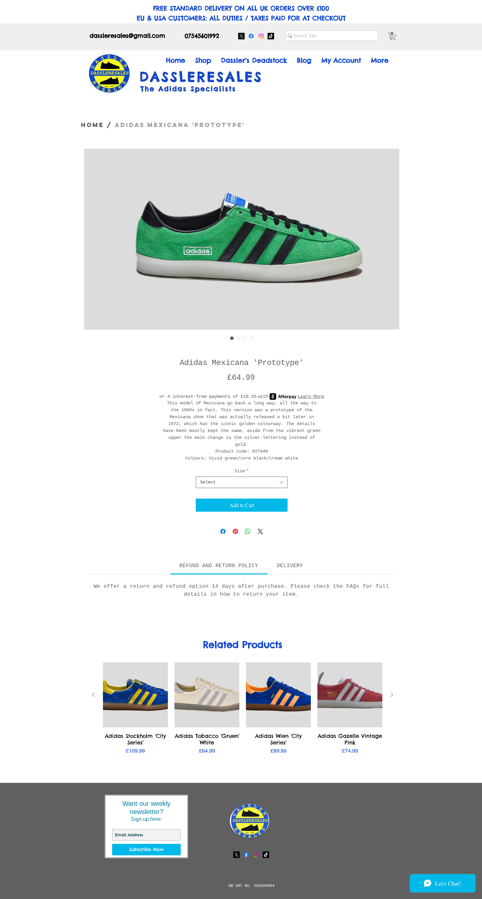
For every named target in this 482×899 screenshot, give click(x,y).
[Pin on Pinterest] (235, 531)
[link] (218, 566)
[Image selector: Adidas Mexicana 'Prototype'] (232, 338)
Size (241, 471)
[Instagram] (261, 36)
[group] (243, 712)
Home (92, 125)
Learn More (311, 396)
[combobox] (242, 482)
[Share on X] (260, 531)
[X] (241, 36)
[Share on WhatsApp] (248, 531)
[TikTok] (271, 36)
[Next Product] (392, 694)
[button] (392, 36)
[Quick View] (135, 694)
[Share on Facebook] (223, 531)
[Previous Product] (93, 694)
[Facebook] (251, 36)
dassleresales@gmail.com (127, 35)
